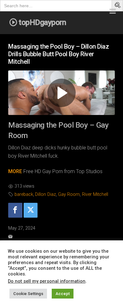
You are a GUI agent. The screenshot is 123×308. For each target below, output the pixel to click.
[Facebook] (15, 210)
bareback (24, 194)
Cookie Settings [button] (28, 293)
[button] (118, 6)
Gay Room (69, 194)
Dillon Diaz (45, 194)
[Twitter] (31, 210)
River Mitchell (95, 194)
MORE (15, 171)
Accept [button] (63, 293)
